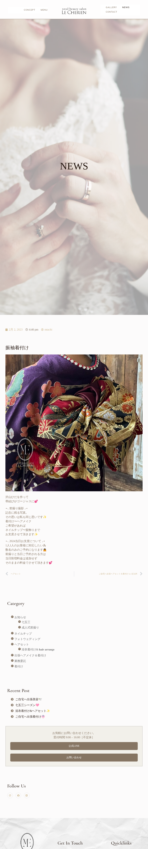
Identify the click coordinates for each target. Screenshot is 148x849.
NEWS (126, 7)
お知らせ (20, 617)
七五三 (26, 622)
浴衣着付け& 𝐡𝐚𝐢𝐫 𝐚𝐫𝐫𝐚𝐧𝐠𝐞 (38, 649)
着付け (18, 666)
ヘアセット (21, 644)
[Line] (26, 795)
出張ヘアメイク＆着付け (30, 655)
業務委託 (20, 660)
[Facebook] (18, 795)
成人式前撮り (30, 627)
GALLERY (111, 7)
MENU (44, 9)
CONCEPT (29, 9)
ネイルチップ (23, 633)
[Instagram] (10, 795)
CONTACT (111, 11)
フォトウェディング (27, 639)
